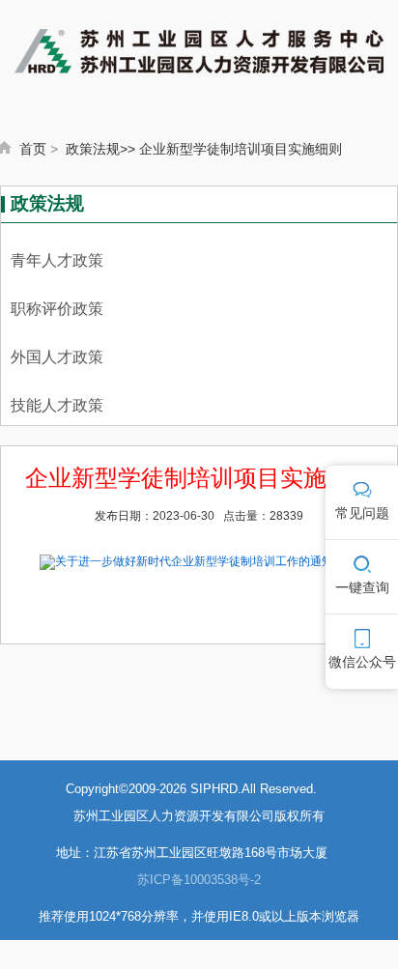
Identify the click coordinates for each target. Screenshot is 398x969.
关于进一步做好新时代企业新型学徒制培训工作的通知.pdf (204, 560)
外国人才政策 (57, 357)
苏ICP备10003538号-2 (199, 879)
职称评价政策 (57, 308)
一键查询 (362, 587)
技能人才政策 (57, 405)
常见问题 (362, 513)
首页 (32, 149)
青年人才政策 (57, 260)
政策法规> (97, 149)
